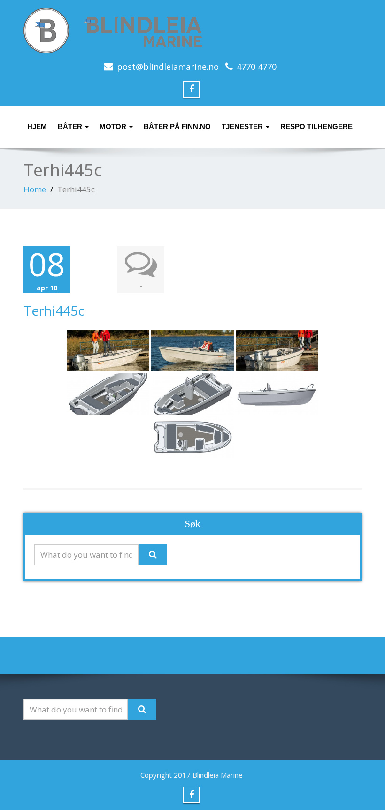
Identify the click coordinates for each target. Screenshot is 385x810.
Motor (114, 126)
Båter (71, 126)
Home (34, 189)
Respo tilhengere (316, 126)
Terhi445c (54, 310)
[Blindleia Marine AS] (192, 30)
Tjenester (243, 126)
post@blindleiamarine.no (168, 66)
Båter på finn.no (177, 126)
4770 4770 (257, 66)
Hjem (37, 126)
